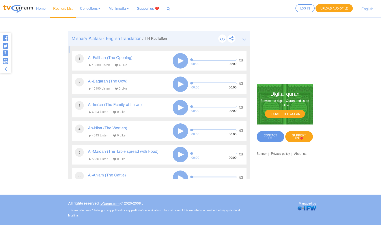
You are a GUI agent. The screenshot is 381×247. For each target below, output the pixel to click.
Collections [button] (89, 8)
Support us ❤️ (148, 8)
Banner (262, 153)
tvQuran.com (110, 203)
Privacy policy (280, 153)
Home (41, 8)
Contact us (270, 136)
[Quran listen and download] (18, 8)
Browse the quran (285, 114)
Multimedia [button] (117, 8)
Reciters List (63, 8)
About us (300, 153)
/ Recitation (119, 38)
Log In (305, 8)
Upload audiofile (334, 8)
